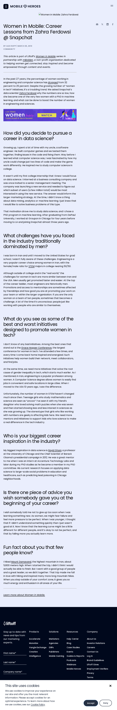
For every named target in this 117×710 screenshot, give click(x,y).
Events (70, 651)
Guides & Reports (75, 656)
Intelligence (35, 656)
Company (92, 631)
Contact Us (92, 651)
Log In (90, 656)
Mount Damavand (21, 561)
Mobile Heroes (74, 668)
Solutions (53, 631)
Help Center (73, 638)
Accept (90, 703)
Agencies (53, 643)
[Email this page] (97, 24)
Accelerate (34, 638)
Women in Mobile (46, 56)
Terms (90, 677)
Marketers (54, 638)
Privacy (90, 673)
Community (9, 49)
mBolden (28, 60)
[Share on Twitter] (102, 24)
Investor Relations (96, 643)
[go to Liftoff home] (25, 6)
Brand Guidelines (95, 660)
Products (34, 631)
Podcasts (71, 660)
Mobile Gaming (56, 656)
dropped (53, 82)
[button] (110, 685)
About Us (91, 638)
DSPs (51, 647)
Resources (72, 631)
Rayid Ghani (54, 450)
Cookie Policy (38, 704)
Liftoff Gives (93, 664)
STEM (32, 266)
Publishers (54, 651)
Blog (69, 643)
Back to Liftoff (5, 6)
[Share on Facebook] (113, 24)
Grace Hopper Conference (36, 347)
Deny (105, 703)
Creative (33, 651)
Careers (91, 647)
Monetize (33, 643)
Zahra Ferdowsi (27, 93)
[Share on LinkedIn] (107, 24)
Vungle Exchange (37, 647)
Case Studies (73, 647)
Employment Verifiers (97, 668)
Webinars (71, 664)
